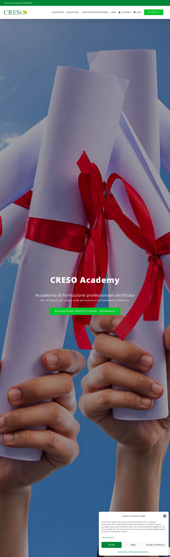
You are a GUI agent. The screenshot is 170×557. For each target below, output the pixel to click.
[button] (164, 516)
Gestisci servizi (108, 537)
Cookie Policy (122, 552)
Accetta (111, 545)
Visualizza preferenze (155, 545)
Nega (133, 545)
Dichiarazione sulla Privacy (138, 552)
